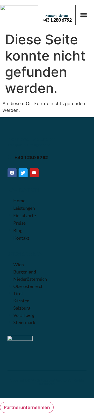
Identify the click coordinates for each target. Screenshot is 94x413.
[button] (83, 14)
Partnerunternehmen (27, 407)
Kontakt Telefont (56, 15)
